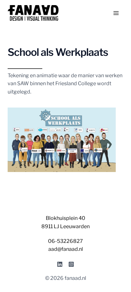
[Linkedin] (60, 264)
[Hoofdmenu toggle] (116, 13)
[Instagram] (71, 264)
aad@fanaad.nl (65, 249)
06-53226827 (65, 241)
